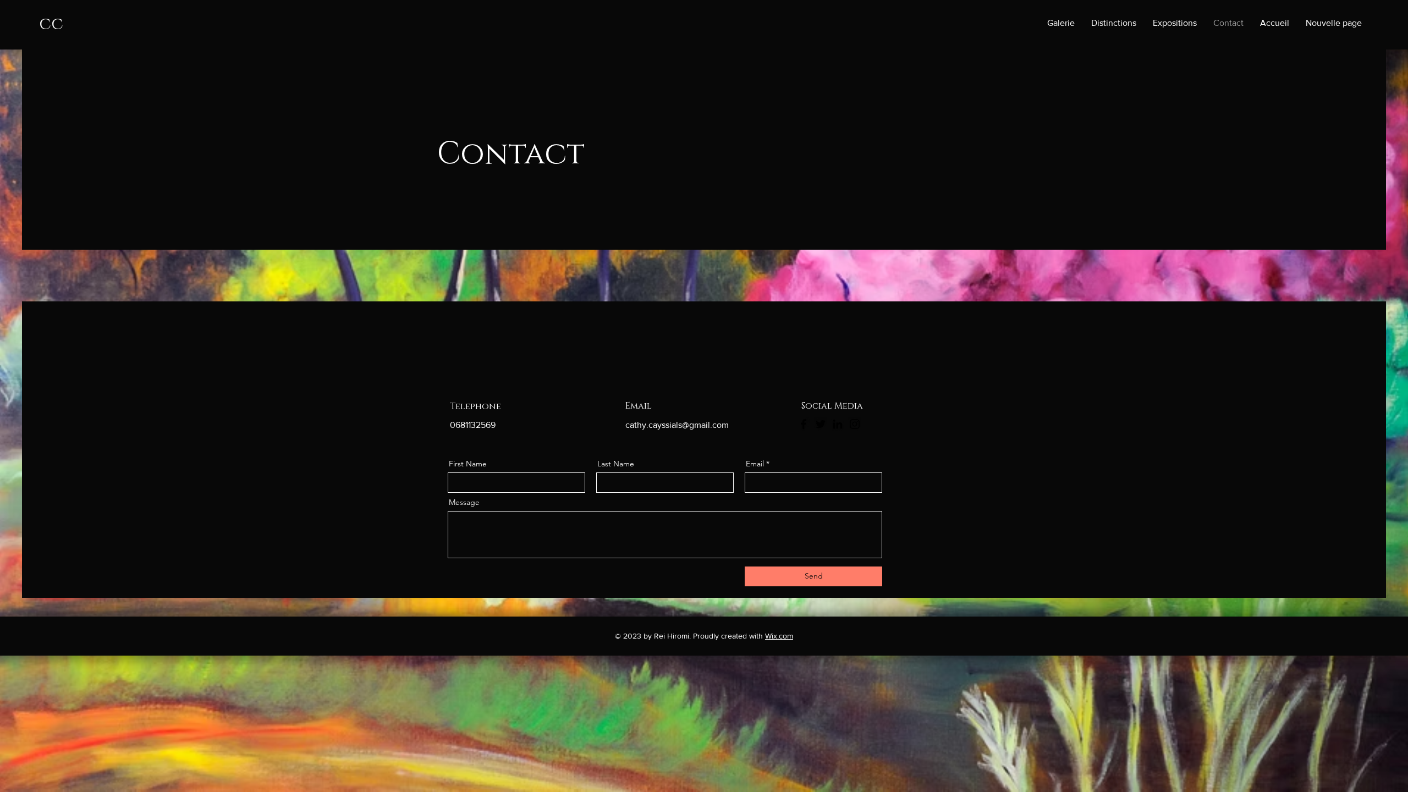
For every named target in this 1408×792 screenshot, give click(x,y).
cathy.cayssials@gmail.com (677, 425)
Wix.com (779, 635)
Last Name (615, 464)
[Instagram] (854, 424)
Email (755, 464)
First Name (468, 464)
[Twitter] (820, 424)
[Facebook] (803, 424)
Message (464, 502)
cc (51, 24)
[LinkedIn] (837, 424)
